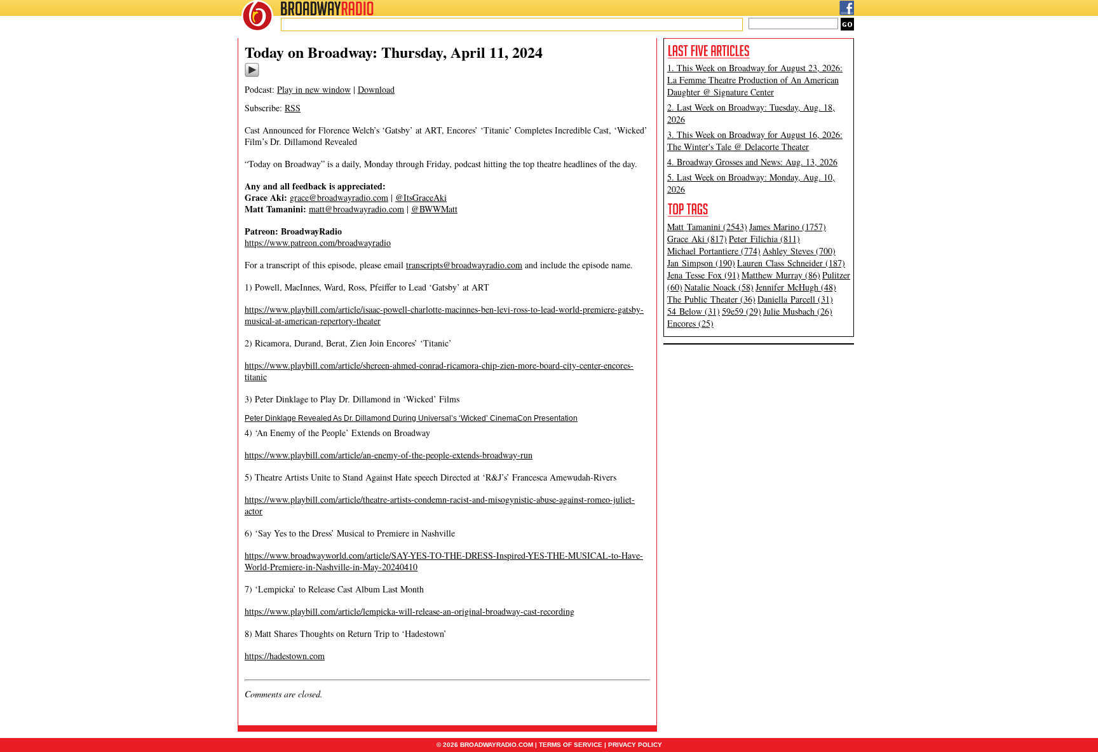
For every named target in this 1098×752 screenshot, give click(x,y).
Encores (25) (690, 323)
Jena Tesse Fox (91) (703, 275)
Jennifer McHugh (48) (796, 287)
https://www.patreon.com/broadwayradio (318, 242)
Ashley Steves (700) (799, 251)
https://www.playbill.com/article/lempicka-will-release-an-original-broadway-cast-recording (409, 611)
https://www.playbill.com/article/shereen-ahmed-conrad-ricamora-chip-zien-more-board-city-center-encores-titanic (439, 371)
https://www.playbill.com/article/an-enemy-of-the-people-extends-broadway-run (388, 455)
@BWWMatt (434, 209)
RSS (293, 108)
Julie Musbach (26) (797, 311)
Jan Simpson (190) (701, 263)
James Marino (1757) (787, 227)
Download (376, 89)
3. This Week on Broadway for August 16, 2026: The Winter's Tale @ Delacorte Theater (755, 140)
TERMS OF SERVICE (570, 744)
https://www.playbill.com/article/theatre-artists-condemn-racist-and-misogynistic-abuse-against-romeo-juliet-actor (440, 505)
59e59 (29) (741, 311)
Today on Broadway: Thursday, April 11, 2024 (394, 52)
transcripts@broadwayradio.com (464, 265)
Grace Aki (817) (697, 239)
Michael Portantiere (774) (714, 251)
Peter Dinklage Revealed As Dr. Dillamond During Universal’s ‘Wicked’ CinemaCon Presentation (411, 418)
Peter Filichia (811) (764, 239)
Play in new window (314, 89)
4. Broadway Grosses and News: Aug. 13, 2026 (752, 162)
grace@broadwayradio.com (339, 197)
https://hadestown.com (285, 656)
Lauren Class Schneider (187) (791, 263)
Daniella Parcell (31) (795, 299)
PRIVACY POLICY (635, 744)
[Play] (252, 75)
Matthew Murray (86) (781, 275)
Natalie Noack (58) (719, 287)
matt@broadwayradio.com (356, 209)
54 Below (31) (693, 311)
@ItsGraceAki (421, 197)
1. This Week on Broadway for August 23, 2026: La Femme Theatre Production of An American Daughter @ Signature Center (755, 80)
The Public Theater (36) (711, 299)
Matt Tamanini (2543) (707, 227)
